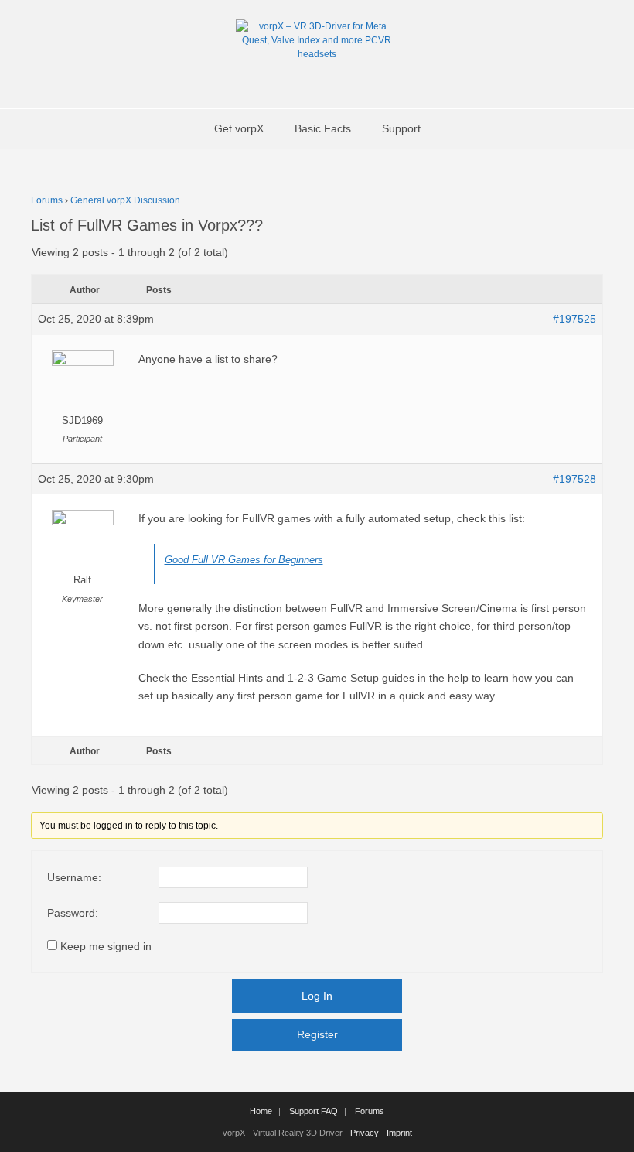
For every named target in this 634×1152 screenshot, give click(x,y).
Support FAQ (313, 1111)
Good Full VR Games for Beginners (244, 560)
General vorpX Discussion (125, 200)
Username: (74, 877)
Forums (47, 200)
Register (317, 1034)
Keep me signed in (106, 946)
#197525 (574, 319)
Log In (317, 996)
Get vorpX (239, 128)
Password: (72, 913)
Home (261, 1111)
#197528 (574, 479)
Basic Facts (323, 128)
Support (401, 128)
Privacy (364, 1132)
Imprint (399, 1132)
